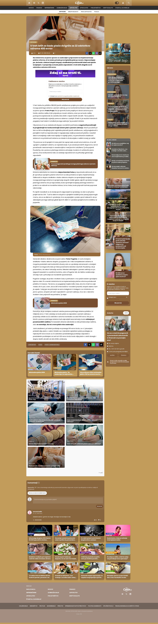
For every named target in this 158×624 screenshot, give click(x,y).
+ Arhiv (126, 313)
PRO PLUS (42, 606)
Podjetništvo (96, 8)
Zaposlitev (73, 8)
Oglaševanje (23, 606)
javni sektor (32, 345)
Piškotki (60, 606)
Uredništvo (33, 606)
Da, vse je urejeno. (114, 343)
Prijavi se (65, 99)
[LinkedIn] (43, 3)
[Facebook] (34, 3)
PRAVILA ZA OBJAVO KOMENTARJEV (37, 493)
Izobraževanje (62, 8)
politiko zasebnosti (74, 96)
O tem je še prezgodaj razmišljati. (118, 351)
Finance (39, 8)
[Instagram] (130, 594)
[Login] (123, 3)
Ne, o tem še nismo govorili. (116, 349)
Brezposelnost (73, 12)
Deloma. (111, 346)
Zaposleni (62, 11)
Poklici (96, 12)
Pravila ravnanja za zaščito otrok (127, 606)
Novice (31, 8)
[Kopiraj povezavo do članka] (100, 53)
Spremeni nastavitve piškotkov (75, 606)
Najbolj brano (111, 140)
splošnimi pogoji (62, 96)
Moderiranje (51, 606)
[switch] (117, 3)
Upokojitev (84, 8)
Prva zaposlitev (86, 12)
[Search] (129, 3)
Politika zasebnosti (94, 606)
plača (40, 345)
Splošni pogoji (108, 606)
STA (34, 53)
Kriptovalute (108, 8)
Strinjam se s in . (64, 96)
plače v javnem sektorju (52, 345)
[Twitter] (38, 3)
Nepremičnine (49, 8)
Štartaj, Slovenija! (122, 8)
